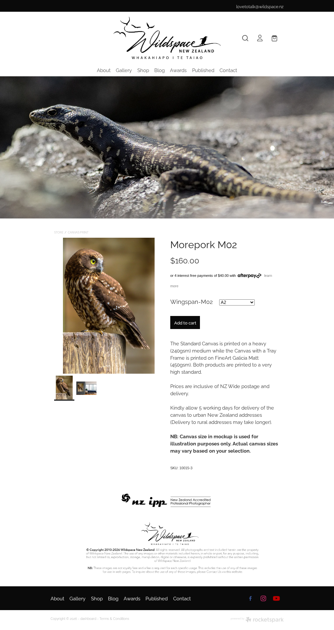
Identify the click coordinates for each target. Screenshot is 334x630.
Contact (228, 70)
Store (58, 232)
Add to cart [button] (185, 322)
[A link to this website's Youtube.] (276, 598)
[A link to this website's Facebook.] (250, 598)
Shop (143, 70)
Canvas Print (78, 232)
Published (203, 70)
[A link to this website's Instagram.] (263, 598)
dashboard (88, 618)
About (104, 70)
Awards (178, 70)
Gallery (124, 70)
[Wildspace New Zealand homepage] (167, 38)
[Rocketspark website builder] (257, 620)
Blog (159, 70)
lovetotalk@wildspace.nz (259, 6)
